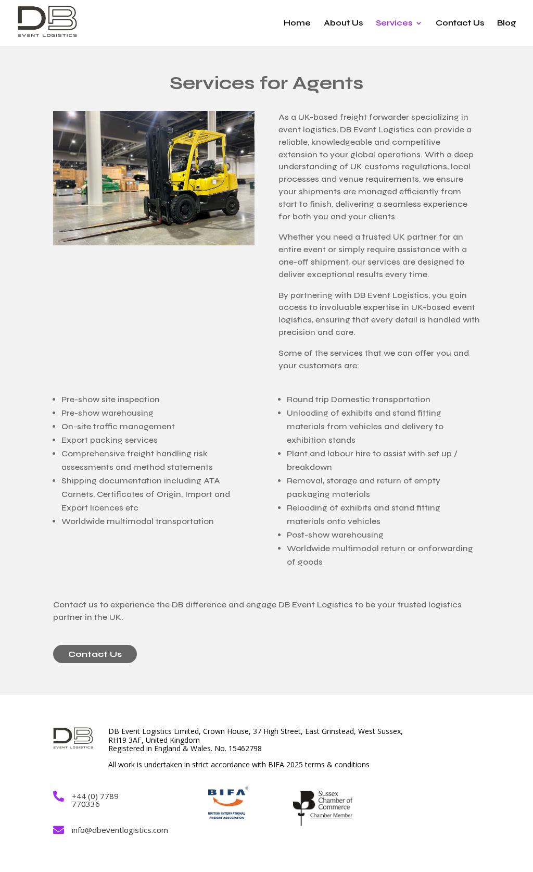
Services (394, 23)
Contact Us (460, 23)
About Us (343, 23)
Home (297, 23)
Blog (506, 23)
